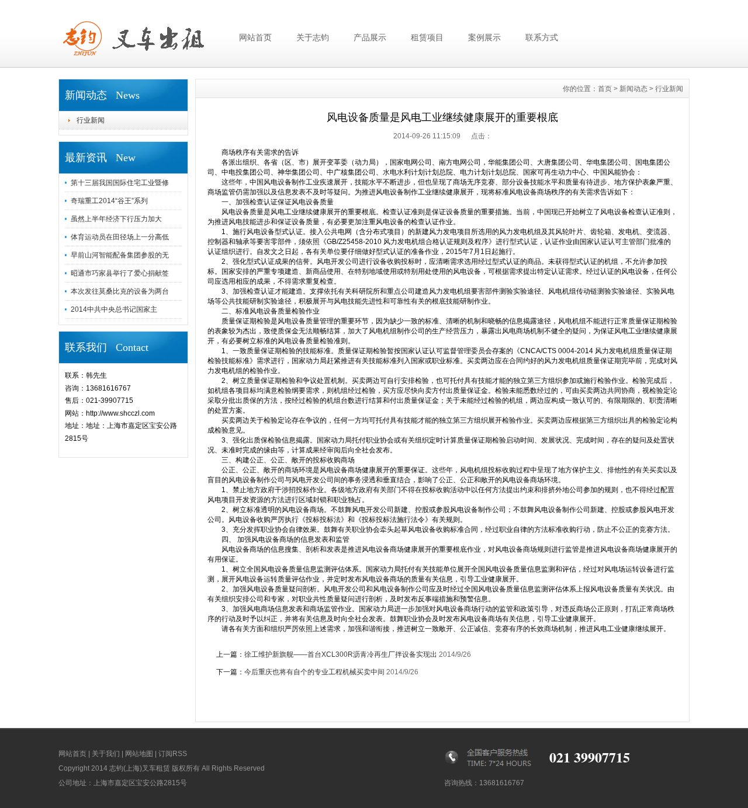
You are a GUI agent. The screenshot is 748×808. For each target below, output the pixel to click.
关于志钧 (312, 37)
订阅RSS (172, 754)
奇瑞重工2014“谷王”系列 (109, 201)
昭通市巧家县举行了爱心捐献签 (120, 273)
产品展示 (370, 37)
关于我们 (106, 754)
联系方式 (541, 37)
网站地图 (139, 754)
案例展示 (484, 37)
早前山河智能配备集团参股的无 (120, 255)
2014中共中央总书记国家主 (114, 309)
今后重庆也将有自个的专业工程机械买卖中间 (314, 672)
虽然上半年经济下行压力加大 (116, 219)
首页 (605, 89)
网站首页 (255, 37)
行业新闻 (91, 120)
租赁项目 (427, 37)
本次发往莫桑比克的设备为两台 (120, 291)
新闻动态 (633, 89)
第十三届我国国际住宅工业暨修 (120, 183)
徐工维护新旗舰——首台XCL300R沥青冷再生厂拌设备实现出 (340, 654)
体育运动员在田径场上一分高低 (120, 237)
